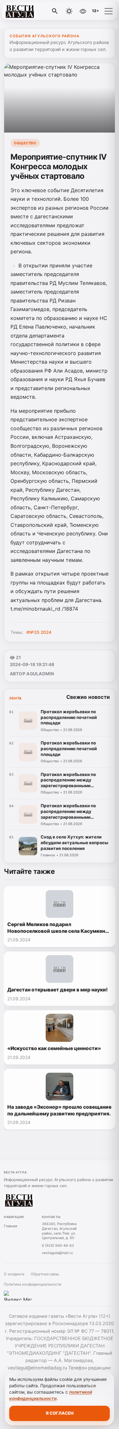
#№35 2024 (38, 632)
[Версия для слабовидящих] (82, 11)
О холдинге (14, 1274)
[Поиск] (55, 11)
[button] (108, 11)
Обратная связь (45, 1274)
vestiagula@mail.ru (57, 1253)
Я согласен (60, 1413)
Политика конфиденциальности (32, 1284)
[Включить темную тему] (69, 11)
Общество (25, 143)
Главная (10, 1226)
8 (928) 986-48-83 (58, 1245)
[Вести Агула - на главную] (31, 11)
